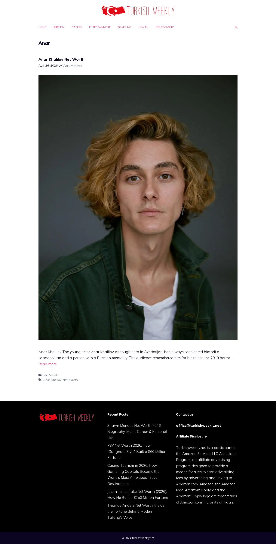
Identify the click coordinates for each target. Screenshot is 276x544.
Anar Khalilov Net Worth (61, 59)
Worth (73, 380)
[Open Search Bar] (236, 27)
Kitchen (59, 27)
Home (42, 27)
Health (143, 27)
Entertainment (99, 27)
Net (65, 380)
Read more (47, 364)
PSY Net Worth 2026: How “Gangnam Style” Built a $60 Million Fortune (136, 451)
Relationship (165, 27)
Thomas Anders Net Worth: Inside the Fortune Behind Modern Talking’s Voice (135, 511)
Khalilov (56, 380)
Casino (77, 27)
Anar (46, 380)
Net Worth (50, 375)
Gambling (124, 27)
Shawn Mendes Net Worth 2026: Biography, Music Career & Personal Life (137, 431)
